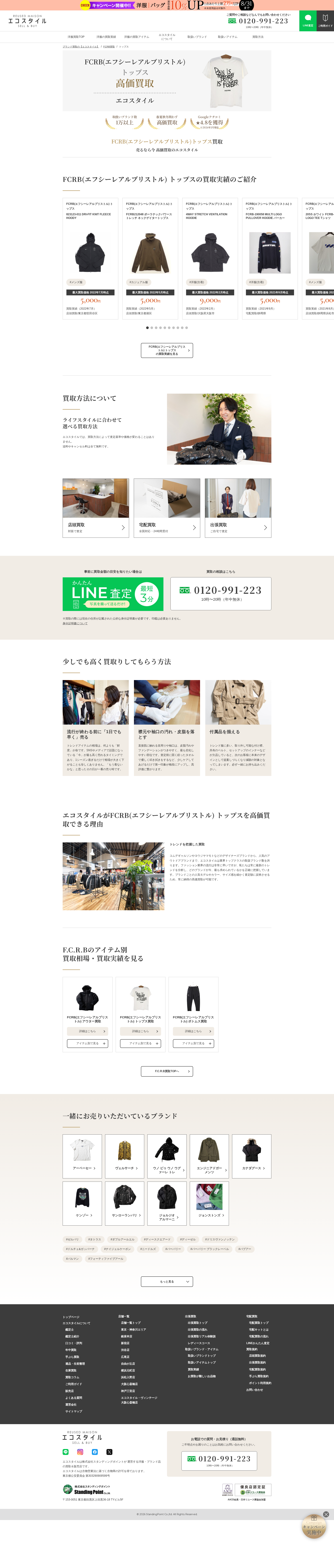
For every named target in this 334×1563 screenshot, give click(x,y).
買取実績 (193, 1369)
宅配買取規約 (257, 1369)
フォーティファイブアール (106, 1258)
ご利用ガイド (73, 1384)
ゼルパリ (73, 1239)
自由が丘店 (128, 1363)
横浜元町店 (128, 1370)
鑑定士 (69, 1329)
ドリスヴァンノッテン (221, 1239)
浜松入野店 (128, 1377)
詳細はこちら (87, 1031)
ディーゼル (189, 1239)
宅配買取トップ (259, 1322)
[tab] (147, 327)
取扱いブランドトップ (202, 1355)
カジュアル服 (139, 282)
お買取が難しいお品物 (202, 1376)
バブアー (245, 1249)
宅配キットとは (259, 1329)
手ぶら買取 (72, 1356)
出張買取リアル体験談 (202, 1336)
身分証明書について (75, 623)
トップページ (71, 1317)
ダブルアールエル (123, 1239)
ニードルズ (149, 1249)
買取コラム (72, 1377)
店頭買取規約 (257, 1355)
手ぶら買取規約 (259, 1376)
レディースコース (199, 1343)
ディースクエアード (158, 1239)
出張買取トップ (197, 1322)
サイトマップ (73, 1411)
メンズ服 (76, 282)
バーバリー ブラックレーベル (210, 1249)
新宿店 (125, 1343)
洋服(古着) (197, 282)
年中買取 (71, 1349)
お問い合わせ (254, 1389)
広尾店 (125, 1356)
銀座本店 (126, 1336)
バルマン (73, 1258)
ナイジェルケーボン (118, 1249)
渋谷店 (125, 1349)
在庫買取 (71, 1370)
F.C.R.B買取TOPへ (167, 1071)
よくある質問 (73, 1397)
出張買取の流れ (197, 1329)
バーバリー (174, 1249)
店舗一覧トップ (131, 1322)
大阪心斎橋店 (129, 1384)
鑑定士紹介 (72, 1336)
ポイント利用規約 (260, 1383)
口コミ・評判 (73, 1343)
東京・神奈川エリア (133, 1329)
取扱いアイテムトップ (202, 1362)
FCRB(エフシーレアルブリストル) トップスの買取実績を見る (167, 350)
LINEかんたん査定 (257, 1343)
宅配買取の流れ (259, 1336)
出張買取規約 (257, 1362)
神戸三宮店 (128, 1391)
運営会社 (71, 1404)
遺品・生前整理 (75, 1363)
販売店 (69, 1391)
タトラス (95, 1239)
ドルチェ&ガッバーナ (81, 1249)
